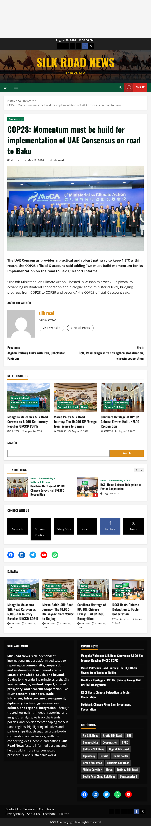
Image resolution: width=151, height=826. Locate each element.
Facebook (49, 814)
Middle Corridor (92, 769)
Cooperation (110, 742)
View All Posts (80, 328)
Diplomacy (89, 756)
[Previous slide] (136, 470)
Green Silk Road (20, 398)
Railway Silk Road (127, 769)
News (14, 407)
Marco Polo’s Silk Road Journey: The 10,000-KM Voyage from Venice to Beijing (75, 421)
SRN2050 (15, 431)
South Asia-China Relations (99, 776)
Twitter (64, 814)
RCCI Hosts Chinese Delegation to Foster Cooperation (61, 487)
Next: (111, 353)
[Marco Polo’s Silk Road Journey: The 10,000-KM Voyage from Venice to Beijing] (75, 397)
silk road (16, 160)
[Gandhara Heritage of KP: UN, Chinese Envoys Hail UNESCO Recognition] (122, 397)
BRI (129, 735)
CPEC (102, 480)
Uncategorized (128, 776)
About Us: (34, 814)
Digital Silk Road (119, 749)
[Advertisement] (75, 19)
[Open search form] (120, 87)
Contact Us (13, 809)
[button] (6, 87)
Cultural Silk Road (68, 407)
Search (12, 443)
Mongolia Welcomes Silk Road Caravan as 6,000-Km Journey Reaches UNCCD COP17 (27, 421)
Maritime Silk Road (118, 763)
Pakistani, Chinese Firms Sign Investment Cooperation (131, 487)
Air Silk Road (90, 735)
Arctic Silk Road (112, 735)
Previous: (36, 353)
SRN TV (140, 87)
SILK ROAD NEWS (75, 61)
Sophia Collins (122, 619)
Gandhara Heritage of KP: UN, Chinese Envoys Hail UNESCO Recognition (120, 421)
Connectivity (15, 119)
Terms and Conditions (38, 809)
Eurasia (33, 402)
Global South (120, 756)
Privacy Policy (15, 814)
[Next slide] (141, 470)
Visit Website (51, 328)
